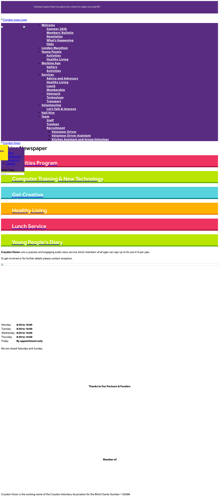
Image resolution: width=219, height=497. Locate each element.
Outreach (53, 93)
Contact (10, 163)
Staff (50, 120)
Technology (55, 97)
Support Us (12, 160)
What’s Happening (60, 40)
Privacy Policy (9, 355)
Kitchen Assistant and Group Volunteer (80, 139)
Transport (54, 101)
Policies (5, 371)
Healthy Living (57, 59)
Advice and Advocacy (62, 78)
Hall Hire (48, 112)
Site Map (6, 363)
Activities (54, 55)
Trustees (53, 124)
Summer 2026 (57, 29)
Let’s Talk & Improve (61, 109)
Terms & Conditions (12, 359)
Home (9, 153)
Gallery (52, 67)
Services (48, 74)
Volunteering (51, 105)
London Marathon (55, 48)
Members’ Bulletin (60, 32)
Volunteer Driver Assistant (71, 135)
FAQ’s (4, 375)
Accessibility (8, 379)
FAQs (50, 44)
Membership (56, 90)
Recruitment (56, 128)
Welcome (48, 25)
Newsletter (55, 36)
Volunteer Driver (64, 131)
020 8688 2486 (13, 26)
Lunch (51, 86)
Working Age (51, 63)
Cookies (6, 367)
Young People (52, 51)
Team (45, 116)
